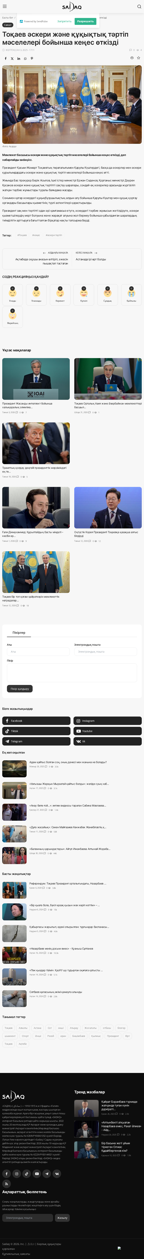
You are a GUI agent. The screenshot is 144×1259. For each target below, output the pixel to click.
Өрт (127, 1036)
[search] (139, 6)
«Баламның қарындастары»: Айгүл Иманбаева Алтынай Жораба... (69, 848)
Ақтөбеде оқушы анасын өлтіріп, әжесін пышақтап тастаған (41, 261)
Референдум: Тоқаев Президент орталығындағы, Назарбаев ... (67, 883)
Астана (37, 1028)
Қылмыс (96, 1036)
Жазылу (62, 1218)
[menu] (4, 6)
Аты (9, 644)
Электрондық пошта (87, 644)
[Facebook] (6, 1173)
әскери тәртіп (54, 235)
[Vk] (56, 1173)
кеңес (37, 235)
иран (63, 1036)
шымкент (10, 1036)
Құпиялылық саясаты (16, 1254)
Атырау (74, 1028)
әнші (60, 1028)
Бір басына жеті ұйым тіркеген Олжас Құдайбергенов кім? (115, 1146)
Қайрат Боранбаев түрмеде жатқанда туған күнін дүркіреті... (119, 1105)
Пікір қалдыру (20, 689)
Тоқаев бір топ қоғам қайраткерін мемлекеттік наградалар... (30, 598)
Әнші (38, 1036)
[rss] (6, 1184)
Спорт (25, 1036)
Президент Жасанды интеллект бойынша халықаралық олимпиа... (27, 405)
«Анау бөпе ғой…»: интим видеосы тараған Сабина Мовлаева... (67, 805)
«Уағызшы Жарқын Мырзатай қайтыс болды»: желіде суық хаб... (69, 783)
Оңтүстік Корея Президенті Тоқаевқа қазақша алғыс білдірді (106, 533)
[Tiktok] (26, 1173)
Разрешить (85, 21)
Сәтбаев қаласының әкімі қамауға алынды (55, 991)
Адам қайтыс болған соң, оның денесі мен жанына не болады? (67, 762)
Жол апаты (90, 1028)
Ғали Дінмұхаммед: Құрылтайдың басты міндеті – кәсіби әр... (32, 533)
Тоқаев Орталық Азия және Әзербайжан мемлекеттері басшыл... (108, 405)
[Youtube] (36, 1173)
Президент (113, 1036)
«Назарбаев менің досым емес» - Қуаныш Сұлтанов (61, 948)
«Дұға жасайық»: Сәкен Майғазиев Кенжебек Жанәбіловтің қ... (67, 827)
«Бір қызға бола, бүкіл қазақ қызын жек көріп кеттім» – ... (64, 905)
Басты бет (7, 17)
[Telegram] (46, 1173)
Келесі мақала (84, 252)
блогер (121, 1028)
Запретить (64, 21)
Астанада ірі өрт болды (91, 259)
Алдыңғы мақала (57, 252)
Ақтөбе (23, 1043)
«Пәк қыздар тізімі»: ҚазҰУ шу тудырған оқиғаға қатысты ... (66, 970)
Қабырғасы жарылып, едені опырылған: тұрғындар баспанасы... (69, 926)
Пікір (10, 660)
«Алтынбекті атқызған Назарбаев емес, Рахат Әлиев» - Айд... (121, 1126)
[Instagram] (16, 1173)
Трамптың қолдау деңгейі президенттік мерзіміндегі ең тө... (34, 469)
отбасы (107, 1028)
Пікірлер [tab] (19, 633)
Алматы (23, 1028)
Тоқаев (23, 235)
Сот (50, 1028)
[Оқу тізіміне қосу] (138, 57)
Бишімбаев (78, 1036)
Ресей (50, 1036)
